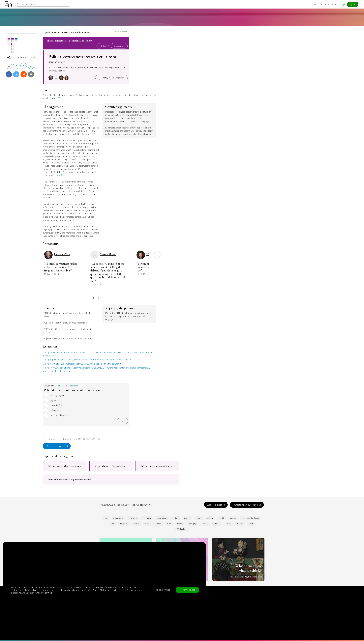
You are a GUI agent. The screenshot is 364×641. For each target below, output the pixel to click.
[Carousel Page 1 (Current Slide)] (93, 298)
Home (314, 4)
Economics (133, 518)
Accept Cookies (187, 590)
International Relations (250, 518)
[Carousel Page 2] (98, 298)
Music (147, 523)
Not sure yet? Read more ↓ (68, 385)
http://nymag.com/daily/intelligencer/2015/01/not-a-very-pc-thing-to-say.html (82, 363)
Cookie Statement (101, 590)
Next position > (119, 46)
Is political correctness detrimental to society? (66, 32)
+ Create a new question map (247, 504)
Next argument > (118, 77)
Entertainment (162, 518)
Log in (343, 4)
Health (221, 518)
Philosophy (192, 523)
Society (240, 523)
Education (147, 518)
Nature (158, 523)
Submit (122, 421)
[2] (94, 133)
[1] (59, 97)
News (169, 523)
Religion (216, 523)
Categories (324, 4)
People (179, 523)
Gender (210, 518)
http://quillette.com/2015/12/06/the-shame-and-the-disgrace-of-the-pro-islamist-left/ (87, 359)
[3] (62, 175)
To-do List (123, 504)
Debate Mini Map (26, 57)
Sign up (352, 4)
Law (112, 523)
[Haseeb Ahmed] (56, 77)
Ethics (176, 518)
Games (198, 518)
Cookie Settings (162, 590)
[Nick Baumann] (61, 77)
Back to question (120, 31)
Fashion (187, 518)
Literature (124, 523)
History (233, 518)
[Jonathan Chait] (51, 77)
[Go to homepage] (9, 4)
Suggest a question (216, 504)
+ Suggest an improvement (56, 446)
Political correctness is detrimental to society (69, 40)
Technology (182, 529)
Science (228, 523)
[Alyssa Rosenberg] (67, 77)
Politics (204, 523)
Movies (136, 523)
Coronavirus (118, 518)
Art (106, 518)
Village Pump (107, 504)
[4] (96, 235)
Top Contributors (141, 504)
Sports (251, 523)
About (334, 4)
